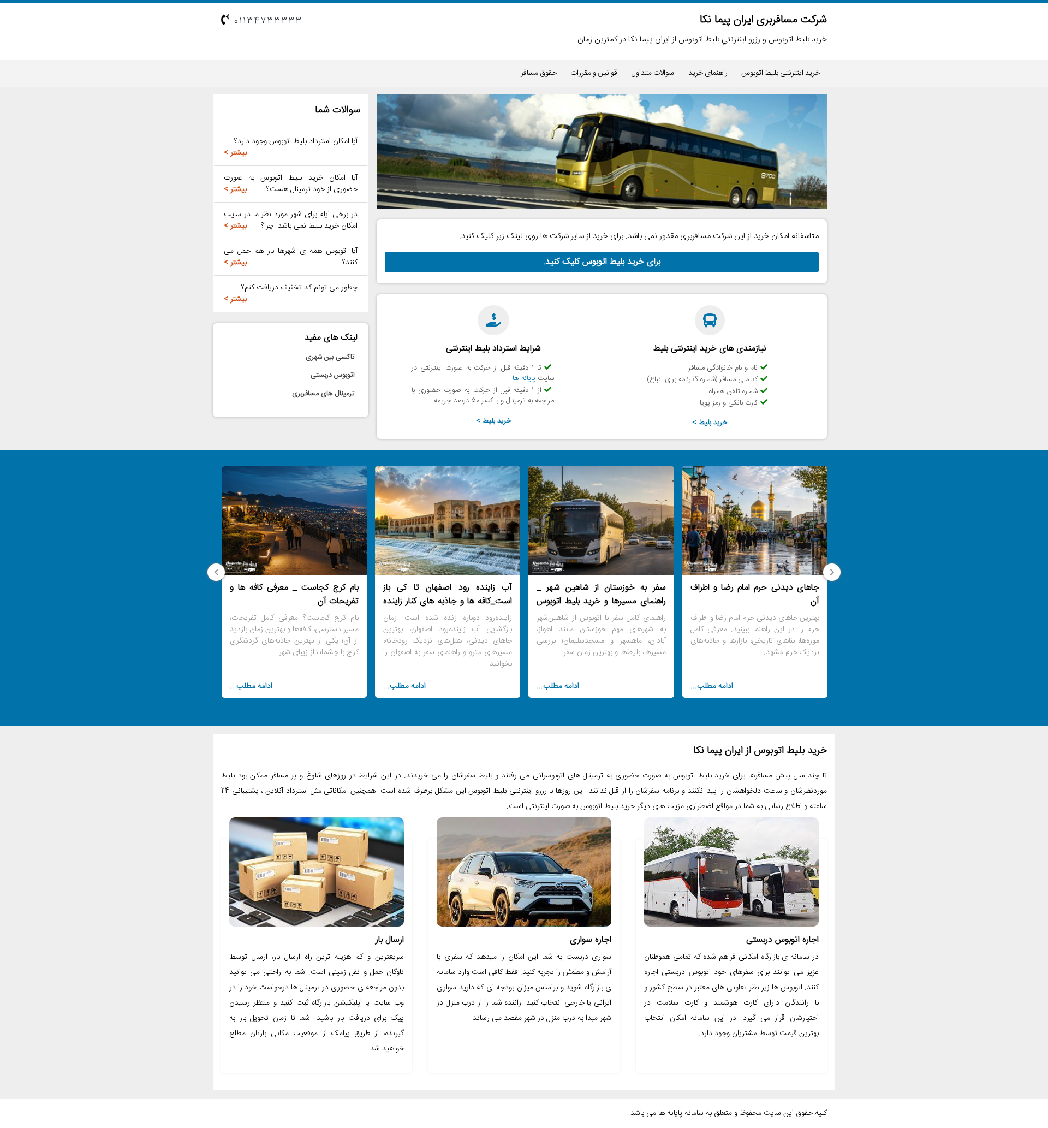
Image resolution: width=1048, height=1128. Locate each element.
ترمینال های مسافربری (323, 394)
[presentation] (832, 572)
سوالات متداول (653, 73)
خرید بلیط (713, 423)
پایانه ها (524, 378)
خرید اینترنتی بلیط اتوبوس (780, 73)
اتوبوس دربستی (333, 375)
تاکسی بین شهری (330, 357)
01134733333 (268, 21)
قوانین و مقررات (593, 73)
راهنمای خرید (708, 73)
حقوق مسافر (539, 73)
